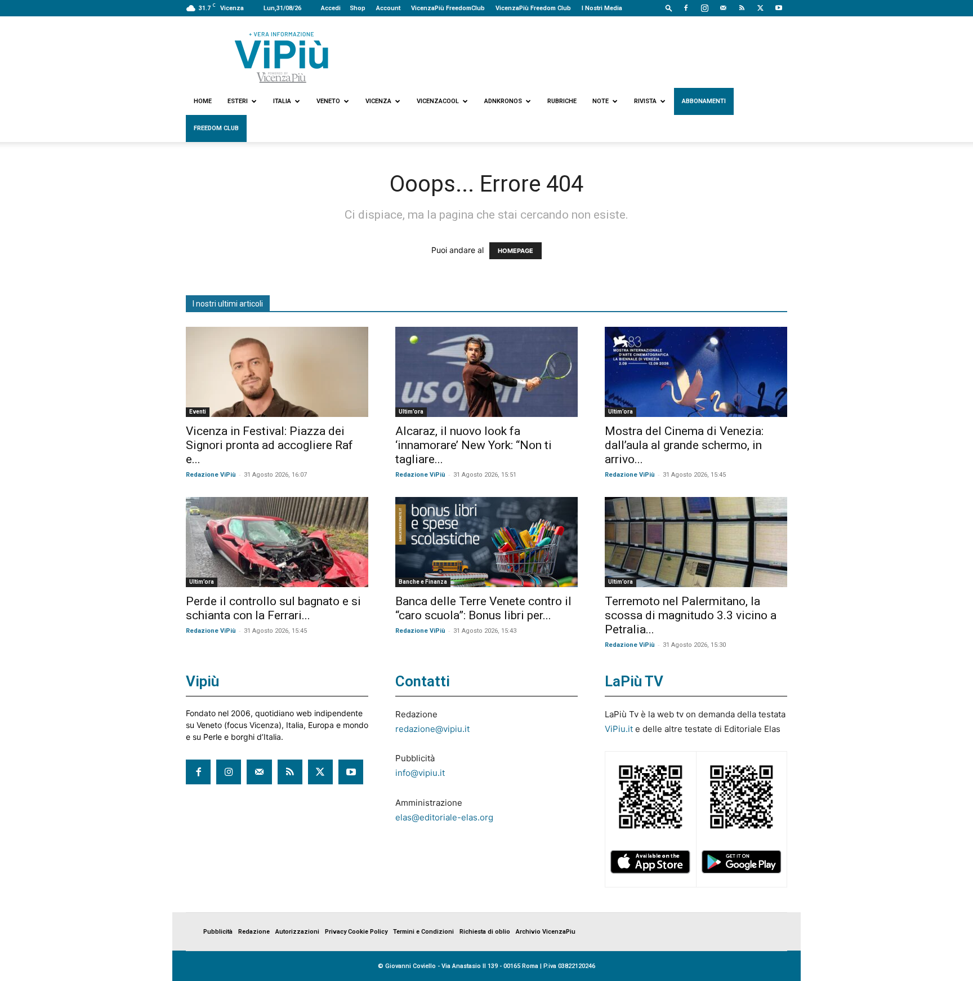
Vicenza (378, 101)
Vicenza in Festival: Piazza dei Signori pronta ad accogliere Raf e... (269, 445)
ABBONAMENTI (704, 101)
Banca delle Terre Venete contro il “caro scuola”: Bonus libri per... (483, 608)
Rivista (645, 101)
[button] (668, 7)
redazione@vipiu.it (432, 728)
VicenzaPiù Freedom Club (533, 8)
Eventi (197, 412)
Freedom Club (216, 128)
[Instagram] (704, 8)
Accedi (331, 8)
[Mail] (723, 8)
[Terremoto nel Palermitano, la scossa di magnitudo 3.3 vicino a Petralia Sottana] (696, 542)
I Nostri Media (602, 8)
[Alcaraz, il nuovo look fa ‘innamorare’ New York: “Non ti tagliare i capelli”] (486, 372)
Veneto (328, 101)
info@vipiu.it (420, 772)
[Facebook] (685, 8)
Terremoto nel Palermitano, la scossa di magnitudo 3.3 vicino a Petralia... (690, 615)
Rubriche (562, 101)
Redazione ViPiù (211, 474)
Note (600, 101)
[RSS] (741, 8)
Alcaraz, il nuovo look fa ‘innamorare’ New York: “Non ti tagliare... (473, 445)
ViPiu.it (619, 728)
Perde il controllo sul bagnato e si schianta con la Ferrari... (273, 608)
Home (203, 101)
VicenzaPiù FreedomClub (448, 8)
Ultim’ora (411, 412)
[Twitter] (760, 8)
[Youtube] (778, 8)
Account (388, 8)
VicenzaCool (438, 101)
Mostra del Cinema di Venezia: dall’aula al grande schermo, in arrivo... (684, 445)
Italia (282, 101)
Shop (357, 8)
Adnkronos (503, 101)
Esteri (237, 101)
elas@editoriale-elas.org (444, 817)
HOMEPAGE (515, 251)
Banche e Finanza (423, 582)
